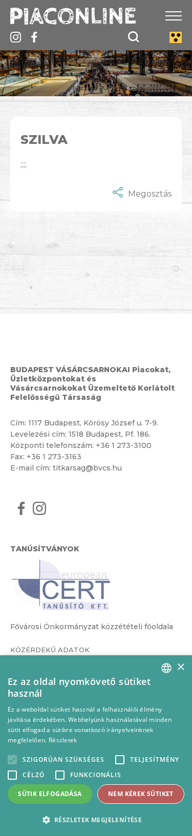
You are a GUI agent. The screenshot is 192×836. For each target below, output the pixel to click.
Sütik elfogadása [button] (49, 793)
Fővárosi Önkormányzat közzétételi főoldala (91, 626)
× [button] (180, 667)
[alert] (96, 745)
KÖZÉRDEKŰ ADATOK (50, 650)
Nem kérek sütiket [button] (141, 793)
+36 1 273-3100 (124, 445)
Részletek (63, 740)
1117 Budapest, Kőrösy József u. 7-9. (93, 422)
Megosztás (150, 194)
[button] (96, 819)
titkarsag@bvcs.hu (87, 468)
